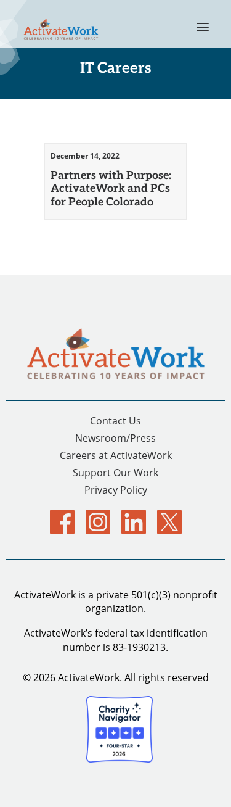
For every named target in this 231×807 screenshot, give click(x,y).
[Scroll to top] (207, 781)
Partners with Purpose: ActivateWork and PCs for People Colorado (111, 187)
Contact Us (115, 420)
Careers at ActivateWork (116, 455)
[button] (202, 24)
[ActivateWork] (61, 26)
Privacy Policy (115, 489)
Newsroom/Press (115, 437)
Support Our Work (115, 472)
